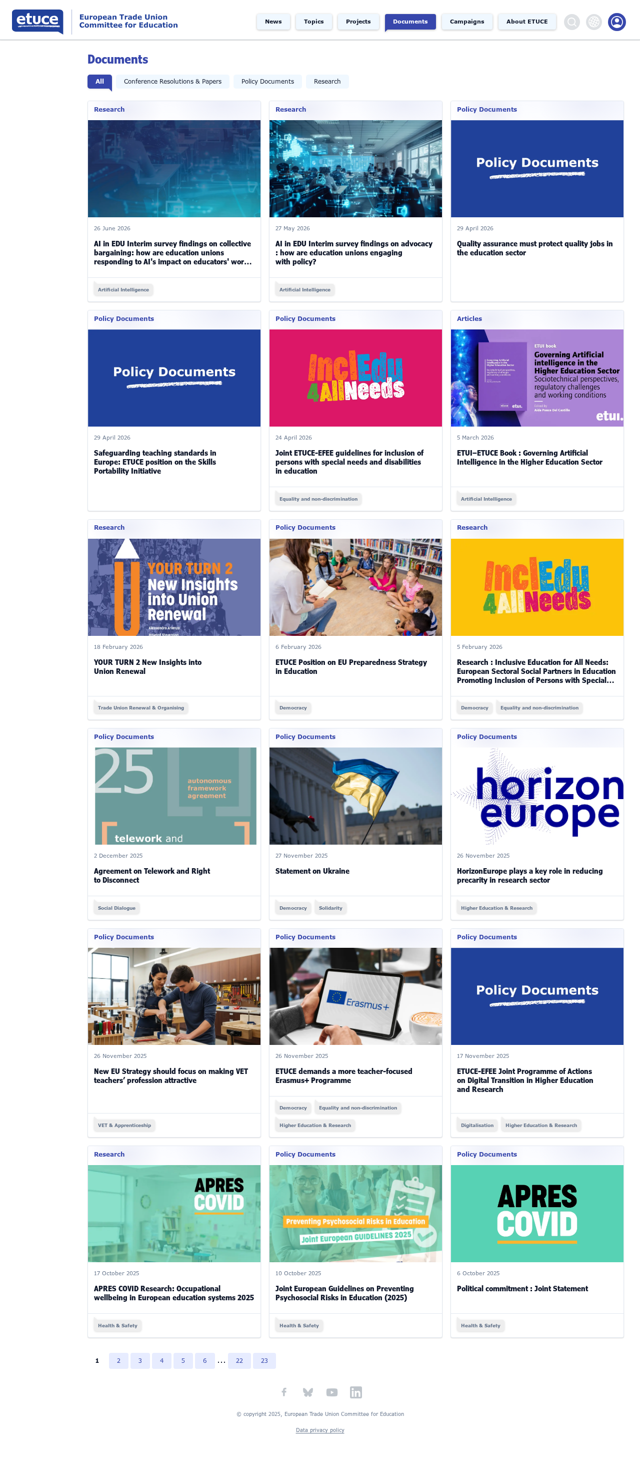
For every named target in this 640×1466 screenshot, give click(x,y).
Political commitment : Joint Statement (522, 1288)
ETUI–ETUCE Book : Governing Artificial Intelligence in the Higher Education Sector (529, 458)
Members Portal (617, 22)
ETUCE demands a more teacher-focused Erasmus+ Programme (344, 1076)
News (273, 21)
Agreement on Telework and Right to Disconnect (152, 876)
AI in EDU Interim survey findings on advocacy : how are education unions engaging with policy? (354, 252)
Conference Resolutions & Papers (173, 82)
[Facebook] (284, 1392)
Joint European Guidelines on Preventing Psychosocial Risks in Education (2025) (345, 1293)
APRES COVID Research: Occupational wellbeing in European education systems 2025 (174, 1293)
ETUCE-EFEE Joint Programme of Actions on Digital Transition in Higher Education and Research (525, 1080)
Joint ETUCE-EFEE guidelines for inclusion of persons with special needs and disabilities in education (350, 462)
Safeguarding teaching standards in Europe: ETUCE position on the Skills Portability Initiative (155, 462)
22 (239, 1361)
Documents (410, 21)
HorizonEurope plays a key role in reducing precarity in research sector (530, 876)
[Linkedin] (356, 1392)
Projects (358, 21)
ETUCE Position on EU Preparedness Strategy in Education (351, 667)
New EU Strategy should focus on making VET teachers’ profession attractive (171, 1076)
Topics (314, 21)
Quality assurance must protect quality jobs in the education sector (535, 248)
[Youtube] (332, 1392)
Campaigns (467, 21)
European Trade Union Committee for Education (100, 20)
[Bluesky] (308, 1392)
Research (327, 82)
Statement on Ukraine (313, 871)
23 (264, 1361)
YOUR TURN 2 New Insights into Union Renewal (148, 667)
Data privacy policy (320, 1430)
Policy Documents (268, 82)
